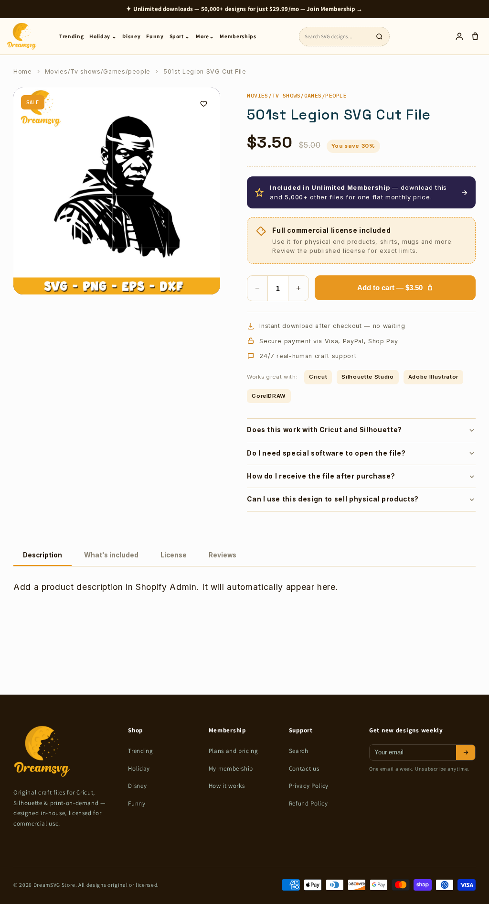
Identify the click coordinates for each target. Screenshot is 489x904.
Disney (131, 36)
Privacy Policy (309, 786)
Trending (71, 36)
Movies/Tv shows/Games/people (97, 71)
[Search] (379, 36)
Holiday (139, 768)
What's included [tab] (111, 555)
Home (22, 71)
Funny (154, 36)
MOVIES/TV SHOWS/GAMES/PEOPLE (297, 95)
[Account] (459, 36)
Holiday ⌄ (103, 36)
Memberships (238, 36)
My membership (231, 768)
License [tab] (173, 555)
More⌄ (205, 36)
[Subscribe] (465, 752)
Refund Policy (308, 803)
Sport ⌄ (180, 36)
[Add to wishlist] (203, 104)
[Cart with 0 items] (475, 36)
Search (298, 751)
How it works (227, 786)
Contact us (304, 768)
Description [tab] (42, 555)
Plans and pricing (233, 751)
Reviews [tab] (222, 555)
